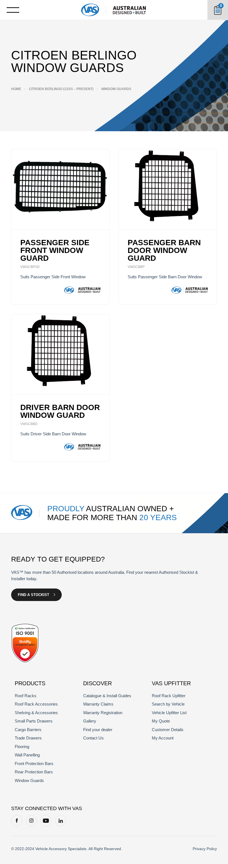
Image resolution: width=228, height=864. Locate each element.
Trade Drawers (28, 738)
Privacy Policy (205, 848)
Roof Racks (25, 695)
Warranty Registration (102, 712)
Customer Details (168, 729)
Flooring (22, 746)
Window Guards (29, 780)
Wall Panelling (27, 755)
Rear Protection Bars (34, 771)
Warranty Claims (98, 704)
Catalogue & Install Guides (107, 695)
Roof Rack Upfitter (168, 695)
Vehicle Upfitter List (169, 712)
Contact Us (93, 738)
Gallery (89, 721)
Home (16, 89)
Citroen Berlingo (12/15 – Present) (61, 89)
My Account (163, 738)
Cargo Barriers (28, 729)
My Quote (161, 721)
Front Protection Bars (34, 763)
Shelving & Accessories (36, 712)
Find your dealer (97, 729)
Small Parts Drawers (34, 721)
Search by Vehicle (168, 704)
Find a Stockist (33, 595)
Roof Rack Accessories (36, 704)
